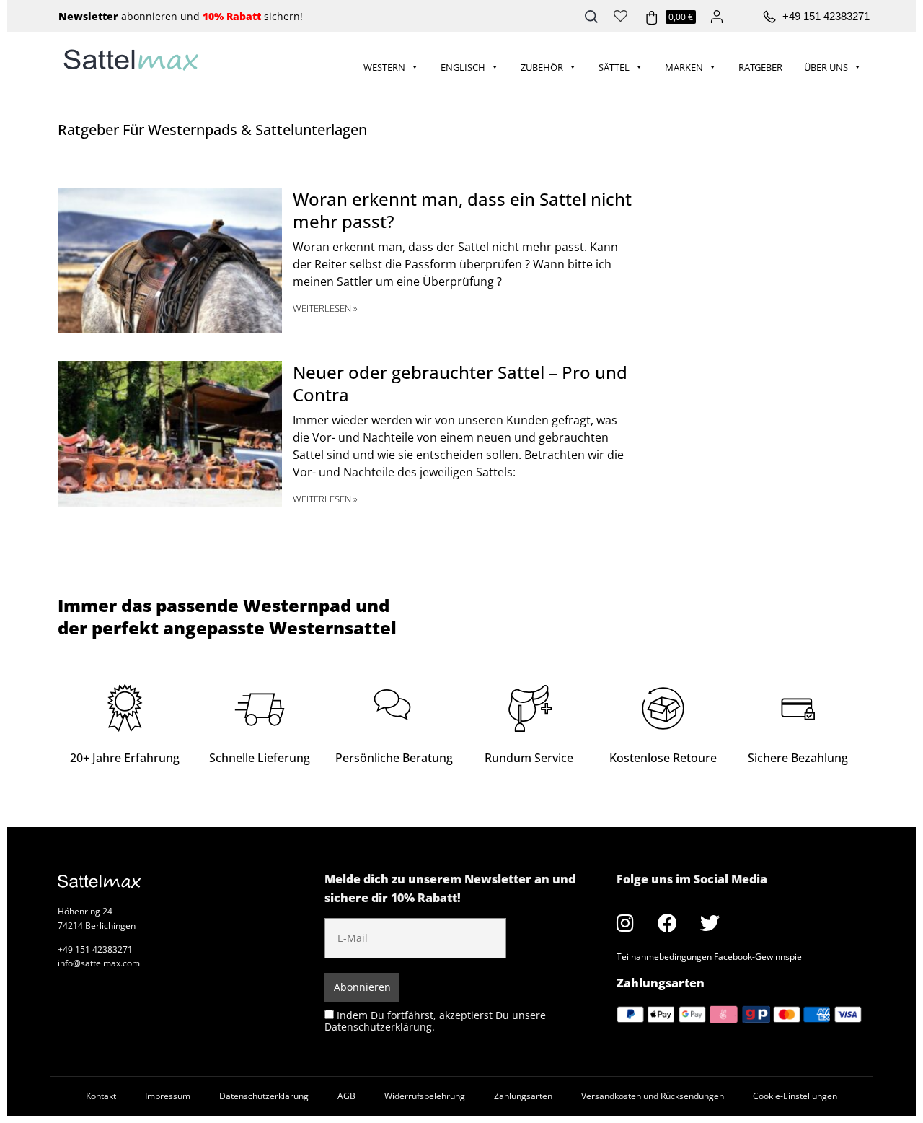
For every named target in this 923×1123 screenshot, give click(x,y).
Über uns (826, 67)
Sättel (614, 67)
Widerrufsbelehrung (424, 1096)
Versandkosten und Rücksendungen (652, 1096)
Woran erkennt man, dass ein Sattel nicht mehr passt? (462, 210)
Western (384, 67)
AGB (346, 1096)
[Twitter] (710, 923)
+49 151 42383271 (826, 16)
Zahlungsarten (523, 1096)
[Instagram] (625, 923)
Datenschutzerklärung (264, 1096)
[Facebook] (667, 923)
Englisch (463, 67)
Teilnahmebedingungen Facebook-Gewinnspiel (710, 957)
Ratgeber (760, 67)
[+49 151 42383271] (769, 17)
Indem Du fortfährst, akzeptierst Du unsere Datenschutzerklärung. (435, 1021)
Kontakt (101, 1096)
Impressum (167, 1096)
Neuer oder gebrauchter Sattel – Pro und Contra (460, 383)
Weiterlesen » (325, 308)
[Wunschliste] (620, 14)
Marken (684, 67)
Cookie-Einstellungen (795, 1096)
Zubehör (542, 67)
